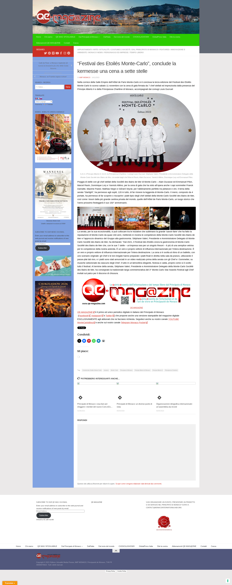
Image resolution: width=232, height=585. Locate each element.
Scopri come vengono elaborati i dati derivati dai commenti (138, 484)
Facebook (83, 315)
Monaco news (95, 52)
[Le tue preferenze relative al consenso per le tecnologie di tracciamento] (227, 580)
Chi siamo (48, 37)
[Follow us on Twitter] (45, 53)
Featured (164, 50)
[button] (95, 218)
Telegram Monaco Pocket (133, 322)
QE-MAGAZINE (136, 308)
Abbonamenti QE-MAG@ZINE (48, 43)
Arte (95, 50)
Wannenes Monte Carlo (53, 221)
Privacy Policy (110, 571)
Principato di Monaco (126, 370)
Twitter (109, 315)
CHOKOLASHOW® (141, 37)
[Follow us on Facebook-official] (60, 53)
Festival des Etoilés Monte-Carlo (92, 370)
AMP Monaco (84, 77)
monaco (106, 370)
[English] (36, 98)
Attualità (104, 50)
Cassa (75, 43)
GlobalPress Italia (159, 37)
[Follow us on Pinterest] (49, 53)
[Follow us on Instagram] (64, 53)
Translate (50, 104)
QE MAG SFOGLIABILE (65, 37)
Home (38, 37)
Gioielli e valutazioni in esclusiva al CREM (53, 223)
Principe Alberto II (157, 370)
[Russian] (41, 98)
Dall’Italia (106, 37)
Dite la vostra (175, 37)
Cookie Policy (121, 571)
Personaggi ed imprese (116, 52)
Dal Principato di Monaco (88, 37)
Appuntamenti (84, 50)
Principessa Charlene (171, 370)
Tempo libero (137, 52)
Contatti (67, 43)
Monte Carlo (114, 370)
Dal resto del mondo (122, 37)
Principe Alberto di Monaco (142, 370)
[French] (38, 98)
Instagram (96, 315)
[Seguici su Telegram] (68, 53)
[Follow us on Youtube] (57, 53)
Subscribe (42, 248)
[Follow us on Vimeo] (53, 53)
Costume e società (120, 50)
